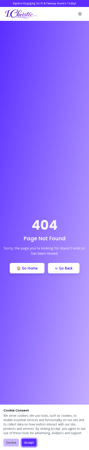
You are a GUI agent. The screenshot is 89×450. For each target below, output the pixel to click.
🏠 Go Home (27, 268)
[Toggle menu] (80, 14)
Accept (29, 442)
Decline (11, 442)
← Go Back (64, 268)
